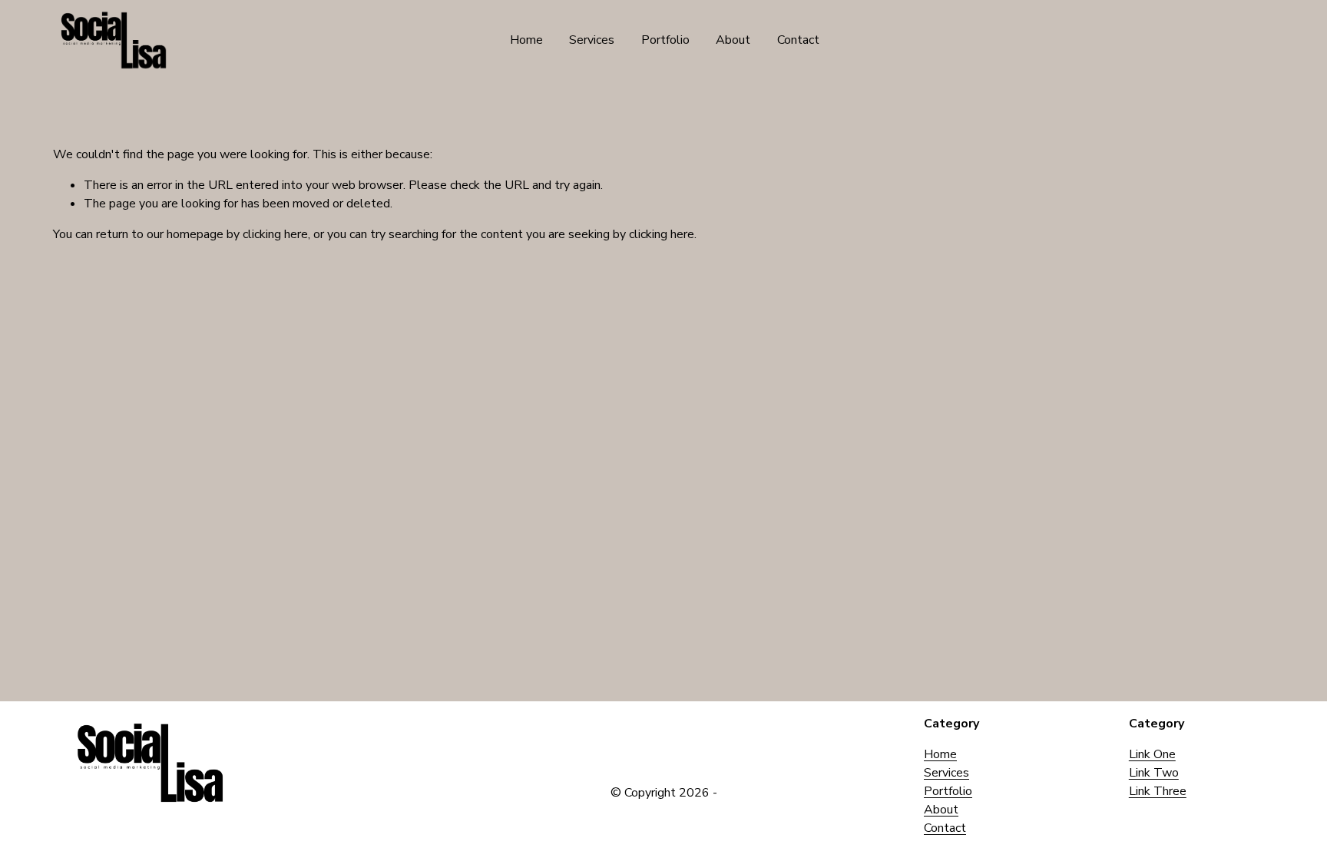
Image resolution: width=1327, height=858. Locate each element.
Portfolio (665, 39)
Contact (798, 39)
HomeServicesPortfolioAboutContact (948, 791)
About (733, 39)
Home (526, 39)
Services (591, 39)
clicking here (275, 234)
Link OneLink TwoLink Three (1157, 773)
